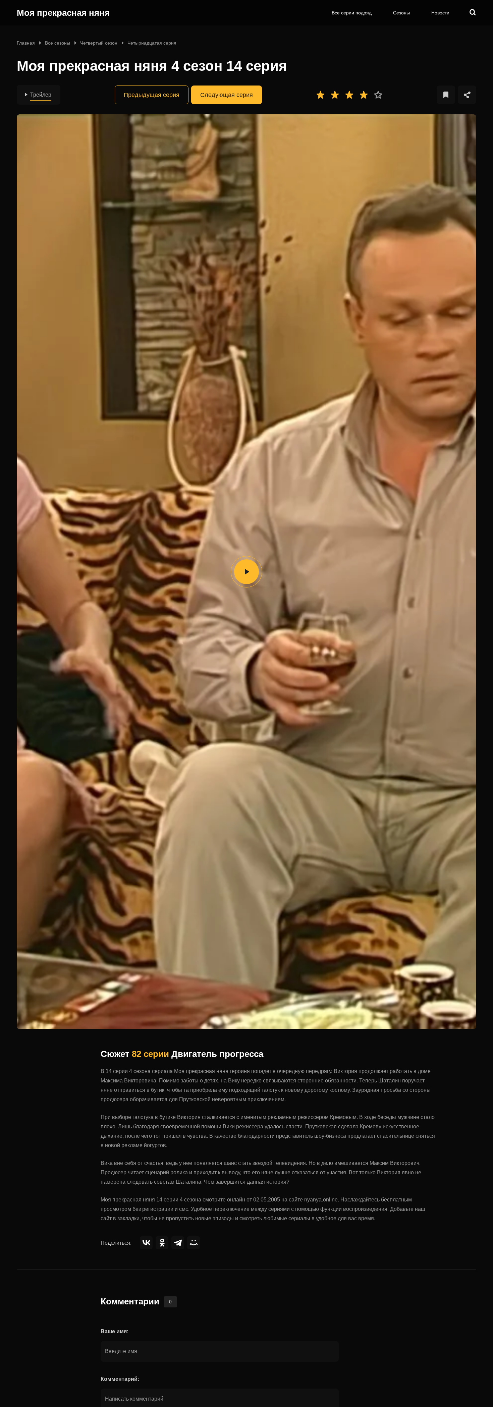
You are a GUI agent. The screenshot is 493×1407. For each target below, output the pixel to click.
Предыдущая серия (151, 95)
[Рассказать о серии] (467, 95)
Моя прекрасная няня (63, 13)
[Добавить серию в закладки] (446, 95)
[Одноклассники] (162, 1242)
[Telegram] (177, 1242)
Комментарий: (120, 1379)
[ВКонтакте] (146, 1242)
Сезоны (401, 12)
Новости (440, 12)
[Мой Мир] (193, 1242)
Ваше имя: (114, 1331)
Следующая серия (226, 95)
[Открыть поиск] (473, 12)
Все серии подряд (352, 12)
